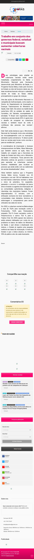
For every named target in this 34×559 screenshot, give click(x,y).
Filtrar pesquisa (17, 441)
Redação (5, 387)
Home (6, 31)
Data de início (5, 426)
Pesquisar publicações (17, 419)
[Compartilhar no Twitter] (20, 59)
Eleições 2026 (17, 381)
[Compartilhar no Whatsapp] (24, 59)
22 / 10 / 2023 (17, 53)
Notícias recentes (17, 375)
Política (5, 381)
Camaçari (10, 381)
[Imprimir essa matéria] (26, 71)
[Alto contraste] (23, 71)
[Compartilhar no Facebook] (17, 59)
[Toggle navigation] (3, 24)
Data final (4, 433)
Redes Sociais (17, 449)
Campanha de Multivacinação (22, 393)
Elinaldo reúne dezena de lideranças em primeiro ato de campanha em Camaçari (15, 384)
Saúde (4, 393)
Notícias (13, 31)
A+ (29, 71)
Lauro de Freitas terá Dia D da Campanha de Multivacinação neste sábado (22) (16, 396)
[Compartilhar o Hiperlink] (27, 59)
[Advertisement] (17, 256)
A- (31, 71)
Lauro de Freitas (11, 393)
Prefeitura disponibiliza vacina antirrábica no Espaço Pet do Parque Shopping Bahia (17, 407)
